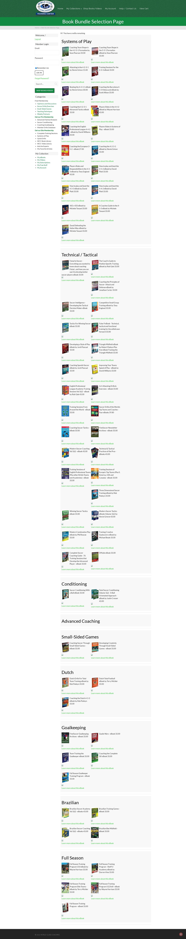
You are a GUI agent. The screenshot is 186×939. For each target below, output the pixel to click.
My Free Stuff (42, 165)
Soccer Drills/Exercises (45, 106)
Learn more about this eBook (73, 62)
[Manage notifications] (181, 934)
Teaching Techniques (44, 111)
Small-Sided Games (44, 109)
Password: (39, 58)
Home (60, 8)
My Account (110, 8)
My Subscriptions (43, 162)
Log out (38, 39)
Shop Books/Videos (92, 8)
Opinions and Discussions (46, 104)
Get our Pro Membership (44, 117)
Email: (37, 48)
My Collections (73, 8)
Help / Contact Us (127, 8)
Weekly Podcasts (43, 114)
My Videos (41, 160)
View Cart (144, 8)
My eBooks (41, 157)
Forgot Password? (42, 78)
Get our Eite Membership (44, 130)
